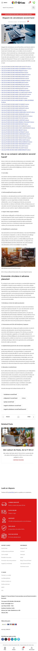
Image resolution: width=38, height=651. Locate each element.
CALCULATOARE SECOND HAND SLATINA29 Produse (15, 132)
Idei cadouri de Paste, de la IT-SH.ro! (18, 450)
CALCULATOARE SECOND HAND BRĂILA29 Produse (14, 83)
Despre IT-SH (23, 549)
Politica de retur (5, 584)
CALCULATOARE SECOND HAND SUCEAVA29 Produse (15, 136)
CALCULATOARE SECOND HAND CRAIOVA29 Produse (15, 96)
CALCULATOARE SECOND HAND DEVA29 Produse (14, 98)
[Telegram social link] (18, 639)
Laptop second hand (9, 402)
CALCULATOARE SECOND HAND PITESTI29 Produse (14, 118)
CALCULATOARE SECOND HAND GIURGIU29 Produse (15, 108)
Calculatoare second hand (12, 14)
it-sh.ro (24, 398)
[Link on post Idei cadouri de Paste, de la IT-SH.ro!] (18, 437)
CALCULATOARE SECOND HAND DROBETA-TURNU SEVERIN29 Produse (17, 101)
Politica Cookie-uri (6, 581)
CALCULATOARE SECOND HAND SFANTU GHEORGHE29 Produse (18, 128)
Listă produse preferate (7, 552)
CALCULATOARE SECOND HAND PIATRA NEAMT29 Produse (16, 116)
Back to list (18, 417)
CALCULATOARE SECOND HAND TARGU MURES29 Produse (16, 142)
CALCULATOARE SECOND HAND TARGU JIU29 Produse (15, 140)
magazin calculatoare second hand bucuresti (15, 409)
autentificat (11, 492)
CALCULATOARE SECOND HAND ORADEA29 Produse (15, 114)
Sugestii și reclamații (6, 564)
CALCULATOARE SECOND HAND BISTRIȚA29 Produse (15, 79)
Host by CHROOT (5, 630)
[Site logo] (18, 3)
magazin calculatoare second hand (12, 406)
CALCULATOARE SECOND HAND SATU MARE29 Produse (16, 126)
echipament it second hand (10, 398)
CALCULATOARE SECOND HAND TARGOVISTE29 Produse (16, 138)
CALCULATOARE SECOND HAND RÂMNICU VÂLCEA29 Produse (17, 122)
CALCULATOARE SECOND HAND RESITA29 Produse (14, 124)
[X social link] (6, 639)
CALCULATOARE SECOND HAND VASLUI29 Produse (14, 146)
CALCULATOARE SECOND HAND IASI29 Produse (13, 110)
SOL (2, 590)
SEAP (21, 558)
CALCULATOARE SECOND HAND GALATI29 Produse (14, 106)
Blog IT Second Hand (25, 561)
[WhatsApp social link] (15, 639)
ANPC (2, 587)
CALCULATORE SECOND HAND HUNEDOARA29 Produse (15, 150)
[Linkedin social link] (12, 639)
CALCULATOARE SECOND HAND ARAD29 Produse (14, 71)
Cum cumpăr (4, 555)
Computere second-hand (25, 14)
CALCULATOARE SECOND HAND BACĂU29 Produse (14, 73)
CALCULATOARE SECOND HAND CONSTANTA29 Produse (16, 94)
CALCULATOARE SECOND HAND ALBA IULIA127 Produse (16, 67)
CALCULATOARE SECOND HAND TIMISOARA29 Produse (15, 144)
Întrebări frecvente (6, 558)
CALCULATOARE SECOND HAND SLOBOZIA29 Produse (15, 134)
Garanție (22, 555)
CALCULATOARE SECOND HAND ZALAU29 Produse (14, 148)
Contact (22, 552)
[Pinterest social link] (9, 639)
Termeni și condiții (6, 575)
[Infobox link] (34, 2)
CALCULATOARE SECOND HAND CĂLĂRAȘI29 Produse (15, 90)
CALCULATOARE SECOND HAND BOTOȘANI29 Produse (15, 81)
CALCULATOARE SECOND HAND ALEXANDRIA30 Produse (16, 69)
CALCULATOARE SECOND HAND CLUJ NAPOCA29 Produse (16, 92)
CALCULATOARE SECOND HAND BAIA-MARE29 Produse (15, 75)
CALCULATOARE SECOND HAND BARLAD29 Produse (15, 77)
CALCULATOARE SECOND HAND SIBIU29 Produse (14, 130)
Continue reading (18, 460)
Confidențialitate (5, 578)
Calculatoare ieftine (25, 564)
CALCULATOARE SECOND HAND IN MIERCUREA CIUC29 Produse (18, 112)
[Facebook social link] (2, 639)
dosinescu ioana (12, 22)
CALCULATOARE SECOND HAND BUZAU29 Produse (14, 88)
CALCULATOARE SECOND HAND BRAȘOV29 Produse (15, 85)
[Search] (33, 7)
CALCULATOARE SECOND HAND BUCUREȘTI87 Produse (15, 87)
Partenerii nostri (24, 567)
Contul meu (4, 549)
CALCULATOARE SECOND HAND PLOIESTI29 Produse (15, 120)
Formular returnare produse (8, 561)
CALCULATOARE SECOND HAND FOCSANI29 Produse (15, 104)
